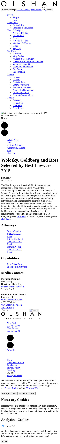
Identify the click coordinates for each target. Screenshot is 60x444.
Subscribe (11, 350)
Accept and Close (26, 393)
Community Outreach (23, 66)
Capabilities (12, 22)
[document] (30, 420)
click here (21, 216)
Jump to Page (7, 307)
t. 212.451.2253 (14, 249)
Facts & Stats (19, 82)
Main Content (23, 9)
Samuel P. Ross (14, 247)
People (10, 15)
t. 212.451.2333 (14, 234)
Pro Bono (17, 69)
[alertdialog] (30, 420)
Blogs (15, 46)
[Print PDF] (4, 128)
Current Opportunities (23, 95)
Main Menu (36, 9)
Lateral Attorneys (21, 85)
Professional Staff (21, 92)
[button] (4, 135)
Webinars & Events (22, 43)
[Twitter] (10, 347)
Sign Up (17, 48)
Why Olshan (18, 56)
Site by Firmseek (14, 375)
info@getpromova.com (11, 300)
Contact (10, 97)
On (6, 426)
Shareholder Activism (17, 267)
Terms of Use (32, 388)
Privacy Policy (13, 368)
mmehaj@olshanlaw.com (12, 286)
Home (10, 360)
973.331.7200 (13, 331)
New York (17, 105)
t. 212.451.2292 (14, 241)
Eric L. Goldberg (15, 239)
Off (13, 426)
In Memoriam (19, 72)
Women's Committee (22, 64)
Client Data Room (15, 362)
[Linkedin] (10, 340)
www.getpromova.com (11, 305)
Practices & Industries (23, 27)
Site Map (11, 370)
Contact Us (18, 103)
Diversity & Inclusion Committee (28, 61)
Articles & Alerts (20, 40)
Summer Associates (22, 87)
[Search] (44, 9)
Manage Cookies (9, 393)
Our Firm (11, 51)
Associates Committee (23, 90)
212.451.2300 (13, 325)
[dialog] (30, 387)
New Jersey (18, 108)
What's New (18, 35)
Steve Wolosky (14, 231)
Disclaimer (12, 365)
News (15, 38)
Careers (10, 74)
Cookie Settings (9, 10)
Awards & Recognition (23, 59)
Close (4, 441)
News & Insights (14, 30)
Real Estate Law (14, 264)
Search (16, 20)
